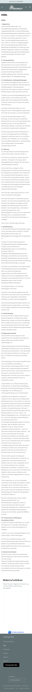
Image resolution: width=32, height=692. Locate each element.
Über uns (5, 661)
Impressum (6, 649)
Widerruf (5, 657)
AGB (4, 645)
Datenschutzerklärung (9, 688)
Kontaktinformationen (24, 688)
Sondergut (9, 685)
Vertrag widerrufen (11, 665)
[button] (2, 7)
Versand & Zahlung (8, 641)
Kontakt (5, 653)
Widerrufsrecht (25, 685)
